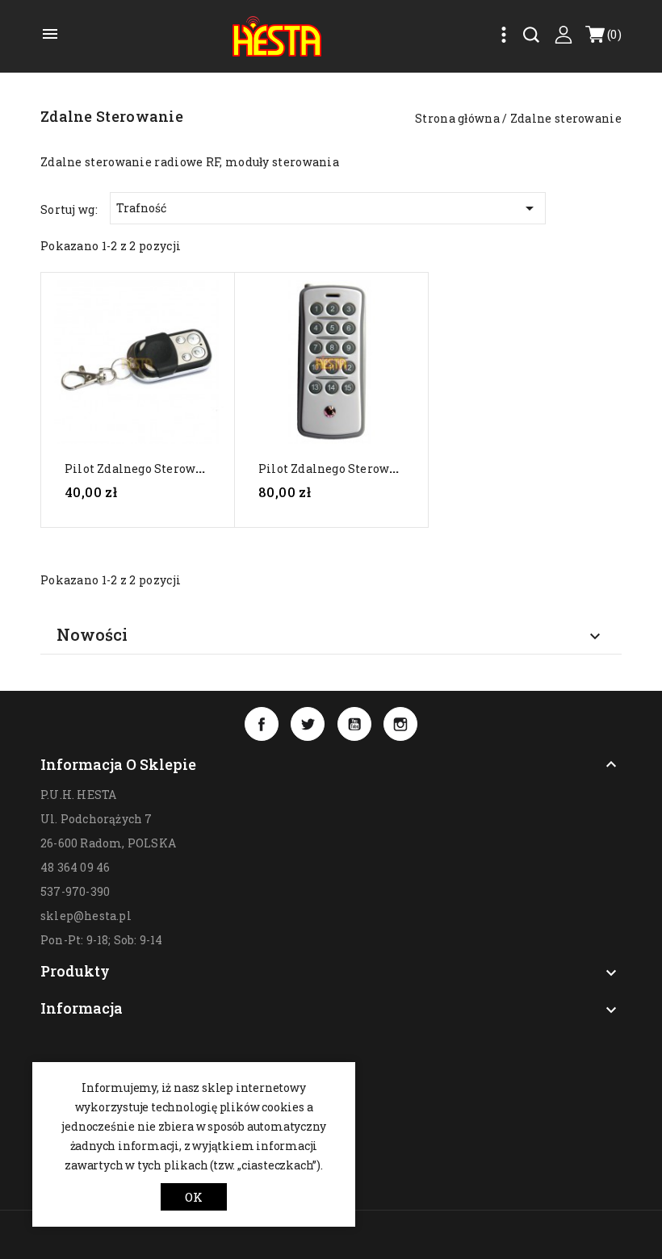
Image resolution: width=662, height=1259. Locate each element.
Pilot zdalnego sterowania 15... (348, 468)
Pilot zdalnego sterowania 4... (152, 468)
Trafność (327, 208)
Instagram (400, 724)
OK (194, 1197)
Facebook (261, 724)
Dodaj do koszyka (145, 522)
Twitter (307, 724)
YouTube (354, 724)
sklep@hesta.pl (86, 915)
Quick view (136, 369)
